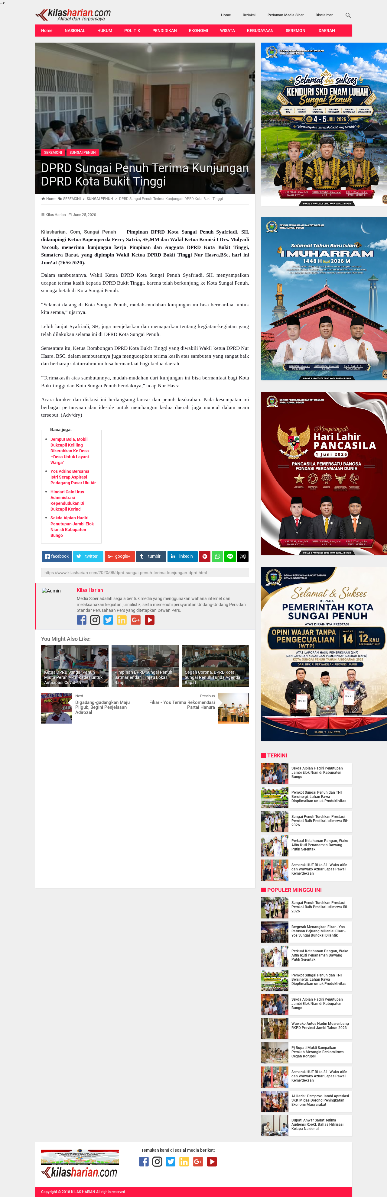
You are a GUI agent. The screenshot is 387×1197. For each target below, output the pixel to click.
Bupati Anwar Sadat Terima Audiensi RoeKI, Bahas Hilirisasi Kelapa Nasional (317, 1124)
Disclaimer (324, 15)
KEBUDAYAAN (260, 30)
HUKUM (104, 30)
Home (226, 15)
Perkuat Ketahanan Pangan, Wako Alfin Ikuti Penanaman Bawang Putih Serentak (319, 845)
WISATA (227, 30)
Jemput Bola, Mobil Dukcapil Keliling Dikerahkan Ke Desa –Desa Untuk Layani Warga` (69, 451)
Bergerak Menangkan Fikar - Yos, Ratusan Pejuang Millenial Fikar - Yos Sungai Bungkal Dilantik (318, 931)
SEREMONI (296, 30)
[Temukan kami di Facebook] (144, 1161)
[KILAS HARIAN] (82, 15)
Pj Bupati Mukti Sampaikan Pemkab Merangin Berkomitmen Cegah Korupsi (317, 1052)
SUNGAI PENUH (83, 152)
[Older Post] (240, 697)
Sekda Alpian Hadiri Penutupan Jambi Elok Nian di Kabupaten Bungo (317, 772)
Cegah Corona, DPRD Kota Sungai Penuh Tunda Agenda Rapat (212, 677)
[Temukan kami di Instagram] (95, 620)
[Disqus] (145, 805)
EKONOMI (198, 30)
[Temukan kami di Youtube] (149, 620)
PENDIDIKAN (164, 30)
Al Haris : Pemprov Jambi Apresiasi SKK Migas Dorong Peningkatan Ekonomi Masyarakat (320, 1100)
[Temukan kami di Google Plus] (135, 620)
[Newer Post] (50, 697)
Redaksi (249, 15)
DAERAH (327, 30)
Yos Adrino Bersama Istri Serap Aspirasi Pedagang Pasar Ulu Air (73, 477)
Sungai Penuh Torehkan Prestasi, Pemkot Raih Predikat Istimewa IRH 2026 (320, 821)
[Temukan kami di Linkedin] (121, 620)
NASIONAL (75, 30)
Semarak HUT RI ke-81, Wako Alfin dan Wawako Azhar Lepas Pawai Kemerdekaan (319, 869)
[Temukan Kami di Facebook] (81, 620)
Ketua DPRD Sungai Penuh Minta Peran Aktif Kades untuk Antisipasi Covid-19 (73, 677)
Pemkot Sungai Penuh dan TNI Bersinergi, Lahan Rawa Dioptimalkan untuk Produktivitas (318, 796)
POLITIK (132, 30)
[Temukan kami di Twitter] (108, 620)
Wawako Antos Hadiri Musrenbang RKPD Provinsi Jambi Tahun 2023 (320, 1025)
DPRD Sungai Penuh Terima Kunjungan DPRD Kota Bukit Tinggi (145, 175)
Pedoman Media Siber (286, 15)
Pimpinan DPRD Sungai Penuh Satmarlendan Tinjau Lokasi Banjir (143, 677)
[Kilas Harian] (79, 1176)
